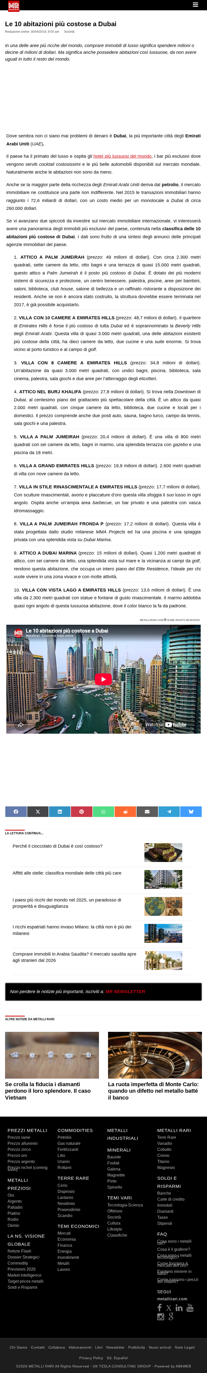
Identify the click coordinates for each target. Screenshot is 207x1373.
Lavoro (64, 1269)
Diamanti (165, 1211)
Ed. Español (117, 1358)
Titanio (163, 1161)
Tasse (162, 1217)
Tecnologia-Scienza (125, 1205)
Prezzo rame (19, 1137)
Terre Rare (166, 1137)
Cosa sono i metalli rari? (174, 1242)
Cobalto (164, 1149)
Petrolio (64, 1137)
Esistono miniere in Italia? (174, 1272)
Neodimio (66, 1203)
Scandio (65, 1215)
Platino (14, 1213)
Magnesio (166, 1167)
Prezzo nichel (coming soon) (27, 1168)
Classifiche (117, 1235)
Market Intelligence (24, 1275)
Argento (15, 1201)
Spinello (114, 1187)
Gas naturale (69, 1143)
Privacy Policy (91, 1358)
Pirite (112, 1181)
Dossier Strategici (23, 1257)
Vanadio (164, 1143)
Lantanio (65, 1197)
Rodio (13, 1219)
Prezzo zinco (19, 1149)
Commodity (18, 1263)
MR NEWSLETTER (125, 991)
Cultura (113, 1223)
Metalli (63, 1263)
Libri (99, 1347)
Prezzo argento (21, 1161)
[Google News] (171, 1318)
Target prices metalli (25, 1281)
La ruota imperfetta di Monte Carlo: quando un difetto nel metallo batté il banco (153, 1091)
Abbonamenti (80, 1347)
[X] (169, 1309)
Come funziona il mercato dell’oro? (172, 1264)
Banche (164, 1193)
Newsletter (115, 1347)
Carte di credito (171, 1199)
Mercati (64, 1233)
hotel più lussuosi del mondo (122, 156)
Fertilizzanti (68, 1149)
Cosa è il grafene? (173, 1249)
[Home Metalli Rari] (13, 10)
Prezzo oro (17, 1155)
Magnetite (116, 1175)
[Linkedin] (179, 1309)
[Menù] (196, 5)
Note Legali (185, 1347)
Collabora (56, 1347)
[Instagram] (160, 1318)
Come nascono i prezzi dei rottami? (177, 1280)
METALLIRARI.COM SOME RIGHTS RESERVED (170, 620)
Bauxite (114, 1157)
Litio (61, 1155)
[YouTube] (190, 1309)
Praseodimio (69, 1209)
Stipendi (164, 1223)
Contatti (37, 1347)
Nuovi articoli (160, 1347)
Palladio (15, 1207)
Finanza (65, 1245)
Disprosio (66, 1191)
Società (114, 1217)
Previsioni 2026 (22, 1269)
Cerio (62, 1185)
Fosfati (113, 1163)
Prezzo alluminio (23, 1143)
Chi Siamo (19, 1347)
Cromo (163, 1155)
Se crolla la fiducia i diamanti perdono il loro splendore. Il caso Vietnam (48, 1091)
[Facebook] (159, 1309)
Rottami (64, 1167)
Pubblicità (136, 1347)
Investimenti (68, 1257)
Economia (67, 1239)
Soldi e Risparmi (22, 1287)
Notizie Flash (19, 1251)
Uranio (64, 1161)
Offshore (114, 1211)
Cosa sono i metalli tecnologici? (174, 1256)
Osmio (13, 1225)
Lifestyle (114, 1229)
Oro (11, 1195)
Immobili (164, 1205)
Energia (65, 1251)
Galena (113, 1169)
